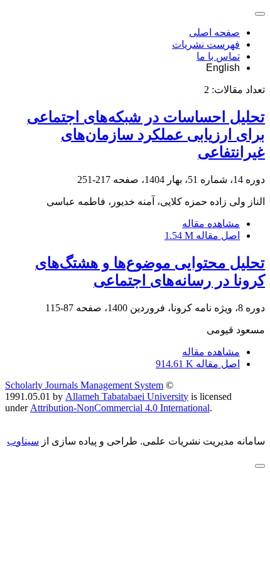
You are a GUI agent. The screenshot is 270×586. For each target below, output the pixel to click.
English (223, 67)
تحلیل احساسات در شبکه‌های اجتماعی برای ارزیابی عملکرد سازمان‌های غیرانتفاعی (146, 134)
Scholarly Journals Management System (84, 385)
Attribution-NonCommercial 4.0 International (120, 407)
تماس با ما (218, 56)
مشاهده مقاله (211, 223)
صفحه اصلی (214, 32)
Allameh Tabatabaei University (126, 396)
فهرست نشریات (206, 44)
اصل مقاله (202, 235)
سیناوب (23, 441)
